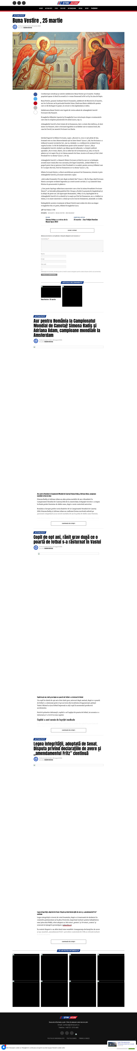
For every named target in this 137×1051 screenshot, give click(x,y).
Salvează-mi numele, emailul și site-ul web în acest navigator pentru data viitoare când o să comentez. (71, 271)
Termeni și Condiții (84, 1038)
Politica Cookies (72, 1038)
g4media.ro (67, 925)
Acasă (41, 8)
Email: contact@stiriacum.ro (68, 1025)
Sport (87, 8)
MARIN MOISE (27, 27)
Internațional (72, 8)
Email (42, 259)
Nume (43, 254)
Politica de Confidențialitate (55, 1038)
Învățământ (94, 8)
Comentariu (45, 239)
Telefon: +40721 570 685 (68, 1027)
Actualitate (48, 8)
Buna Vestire (60, 213)
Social (80, 8)
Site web (43, 264)
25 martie (52, 213)
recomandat (70, 213)
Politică (62, 8)
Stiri (56, 8)
